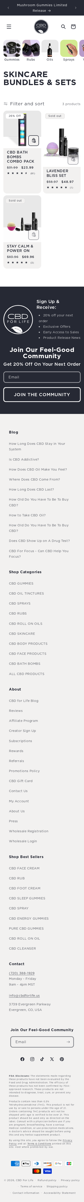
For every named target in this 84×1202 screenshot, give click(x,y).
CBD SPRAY (18, 908)
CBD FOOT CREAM (24, 888)
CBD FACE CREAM (24, 868)
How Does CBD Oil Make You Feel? (38, 469)
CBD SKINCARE (22, 633)
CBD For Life (24, 1180)
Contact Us (18, 791)
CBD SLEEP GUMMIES (27, 898)
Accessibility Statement (60, 1192)
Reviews (16, 711)
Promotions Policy (24, 771)
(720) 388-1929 (21, 973)
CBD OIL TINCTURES (26, 593)
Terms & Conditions (39, 1143)
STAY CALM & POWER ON (20, 248)
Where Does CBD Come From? (34, 479)
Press (13, 821)
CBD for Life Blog (23, 701)
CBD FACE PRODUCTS (27, 653)
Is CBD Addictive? (24, 459)
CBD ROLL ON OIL (24, 938)
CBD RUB (17, 878)
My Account (19, 801)
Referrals (16, 761)
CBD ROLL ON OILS (26, 623)
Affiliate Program (23, 721)
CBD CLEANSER (22, 948)
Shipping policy (57, 1186)
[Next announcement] (76, 7)
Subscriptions (20, 741)
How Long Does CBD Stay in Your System (37, 446)
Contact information (26, 1192)
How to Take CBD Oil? (27, 515)
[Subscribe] (68, 1042)
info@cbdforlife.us (24, 995)
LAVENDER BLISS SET (58, 173)
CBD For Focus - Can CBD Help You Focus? (39, 553)
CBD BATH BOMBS (24, 663)
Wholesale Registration (28, 831)
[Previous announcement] (8, 7)
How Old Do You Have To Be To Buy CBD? (39, 502)
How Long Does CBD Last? (31, 489)
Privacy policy (70, 1180)
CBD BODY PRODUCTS (28, 643)
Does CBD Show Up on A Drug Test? (39, 541)
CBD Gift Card (21, 781)
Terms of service (31, 1186)
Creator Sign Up (22, 731)
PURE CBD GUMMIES (26, 928)
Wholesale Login (23, 841)
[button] (9, 27)
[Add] (33, 140)
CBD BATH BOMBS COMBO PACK (20, 157)
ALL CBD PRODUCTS (27, 674)
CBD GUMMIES (21, 583)
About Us (17, 811)
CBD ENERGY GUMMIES (29, 918)
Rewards (16, 751)
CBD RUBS (18, 613)
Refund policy (47, 1180)
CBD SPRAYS (20, 603)
